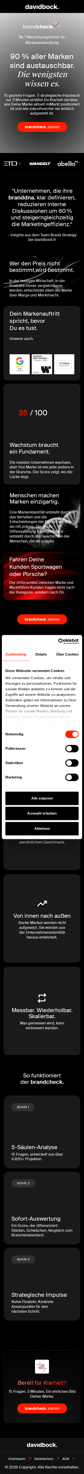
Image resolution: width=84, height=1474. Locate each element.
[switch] (72, 748)
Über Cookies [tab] (67, 654)
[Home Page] (42, 6)
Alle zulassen (42, 798)
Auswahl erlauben (42, 813)
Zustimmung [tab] (15, 654)
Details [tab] (41, 654)
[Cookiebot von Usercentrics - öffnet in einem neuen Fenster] (59, 641)
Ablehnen (42, 828)
